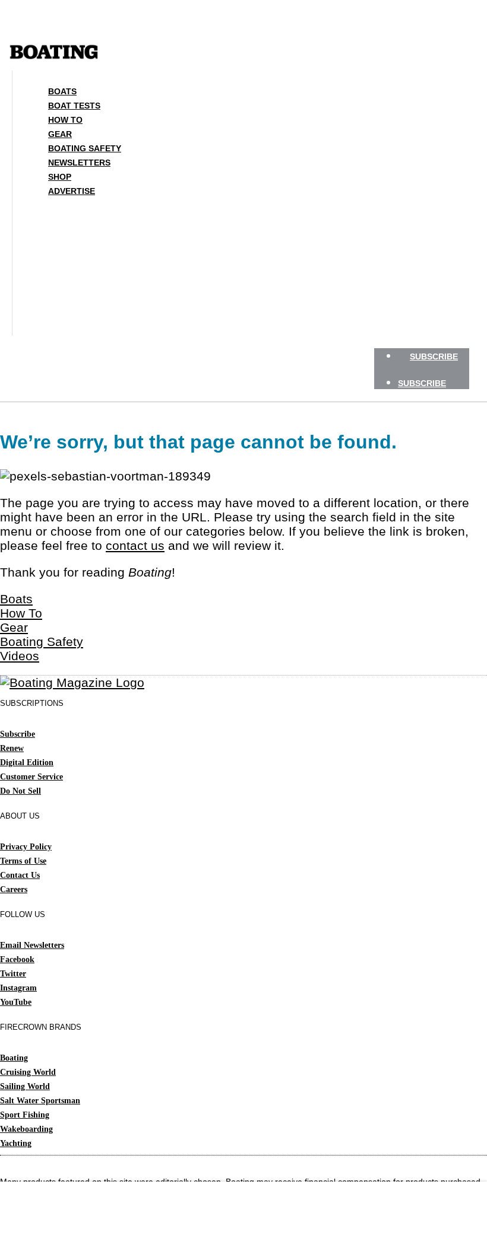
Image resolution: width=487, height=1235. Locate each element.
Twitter (13, 973)
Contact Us (20, 875)
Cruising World (28, 1072)
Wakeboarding (26, 1129)
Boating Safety (84, 148)
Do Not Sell (20, 791)
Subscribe (17, 734)
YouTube (15, 1002)
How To (65, 120)
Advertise (71, 191)
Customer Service (31, 776)
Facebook (17, 959)
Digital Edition (26, 762)
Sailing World (25, 1086)
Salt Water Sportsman (40, 1100)
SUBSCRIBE (434, 356)
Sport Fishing (24, 1114)
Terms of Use (23, 861)
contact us (135, 545)
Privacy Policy (26, 846)
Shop (59, 177)
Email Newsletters (32, 945)
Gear (60, 134)
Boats (62, 91)
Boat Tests (74, 105)
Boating (14, 1057)
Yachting (15, 1143)
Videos (19, 656)
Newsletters (79, 162)
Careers (13, 889)
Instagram (18, 987)
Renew (12, 748)
